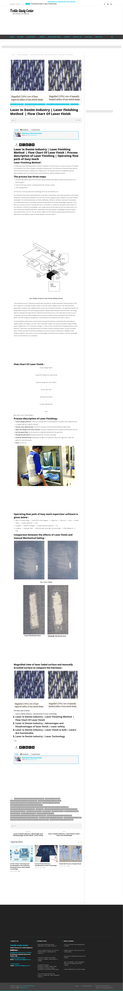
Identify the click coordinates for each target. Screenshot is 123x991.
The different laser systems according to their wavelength (30, 819)
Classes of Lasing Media (52, 798)
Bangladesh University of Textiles (21, 952)
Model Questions (54, 37)
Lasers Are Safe (15, 813)
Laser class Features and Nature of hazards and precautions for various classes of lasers (39, 807)
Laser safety (47, 811)
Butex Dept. (31, 37)
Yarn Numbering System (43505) (74, 969)
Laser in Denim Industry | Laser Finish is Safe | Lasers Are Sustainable (64, 833)
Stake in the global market (72, 817)
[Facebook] (104, 4)
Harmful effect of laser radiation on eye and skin (26, 805)
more (77, 120)
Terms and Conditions (102, 986)
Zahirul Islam (23, 987)
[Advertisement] (80, 20)
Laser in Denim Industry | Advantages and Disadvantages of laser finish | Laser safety (28, 833)
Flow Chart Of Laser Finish (51, 802)
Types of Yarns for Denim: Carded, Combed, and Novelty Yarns (46, 4)
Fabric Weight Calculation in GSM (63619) (74, 951)
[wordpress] (107, 4)
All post (21, 37)
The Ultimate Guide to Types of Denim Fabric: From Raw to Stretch (48, 952)
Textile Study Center (28, 986)
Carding (28, 4)
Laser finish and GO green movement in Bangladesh (61, 809)
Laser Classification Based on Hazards (23, 809)
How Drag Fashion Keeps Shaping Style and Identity (47, 945)
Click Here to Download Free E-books (61, 2)
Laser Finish (39, 809)
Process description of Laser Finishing (59, 815)
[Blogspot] (111, 4)
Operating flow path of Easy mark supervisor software (28, 815)
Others (66, 37)
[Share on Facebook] (20, 144)
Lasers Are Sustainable (28, 813)
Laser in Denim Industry (34, 811)
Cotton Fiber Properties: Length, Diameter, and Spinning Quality (49, 975)
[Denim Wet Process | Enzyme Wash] (70, 853)
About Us (98, 37)
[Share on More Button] (33, 144)
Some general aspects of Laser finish (51, 817)
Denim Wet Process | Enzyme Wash (70, 864)
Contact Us (77, 37)
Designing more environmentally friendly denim (26, 802)
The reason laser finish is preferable (61, 819)
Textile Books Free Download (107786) (74, 945)
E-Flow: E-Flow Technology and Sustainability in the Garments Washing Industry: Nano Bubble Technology (20, 866)
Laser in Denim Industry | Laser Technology (40, 736)
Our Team (88, 37)
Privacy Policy (87, 986)
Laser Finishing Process (18, 811)
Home (12, 37)
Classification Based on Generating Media (24, 800)
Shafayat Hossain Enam (26, 106)
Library (42, 37)
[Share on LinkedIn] (26, 144)
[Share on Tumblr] (30, 144)
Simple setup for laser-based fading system (24, 817)
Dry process (74, 104)
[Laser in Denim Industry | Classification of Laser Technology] (46, 853)
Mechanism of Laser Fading (45, 813)
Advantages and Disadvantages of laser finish (29, 798)
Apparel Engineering (17, 104)
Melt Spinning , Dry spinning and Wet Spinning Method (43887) (74, 963)
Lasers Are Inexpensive (71, 811)
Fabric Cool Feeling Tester (104, 987)
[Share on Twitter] (23, 144)
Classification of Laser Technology (49, 800)
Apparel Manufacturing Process (35, 104)
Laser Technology (57, 811)
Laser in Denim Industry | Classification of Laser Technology (46, 864)
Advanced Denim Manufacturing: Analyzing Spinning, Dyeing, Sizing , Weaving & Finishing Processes (48, 967)
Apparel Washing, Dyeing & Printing (58, 104)
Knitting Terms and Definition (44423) (74, 957)
